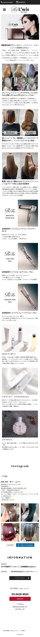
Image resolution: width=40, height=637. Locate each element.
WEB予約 (22, 2)
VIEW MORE (20, 578)
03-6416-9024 (8, 2)
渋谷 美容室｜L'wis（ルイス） (11, 630)
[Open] (10, 512)
